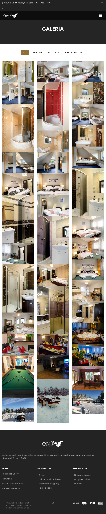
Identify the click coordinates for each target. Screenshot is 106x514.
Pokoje (38, 52)
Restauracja (74, 52)
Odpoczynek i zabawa (50, 479)
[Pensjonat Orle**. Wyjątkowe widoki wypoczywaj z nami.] (11, 15)
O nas (42, 475)
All (25, 52)
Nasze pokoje (45, 488)
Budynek (53, 52)
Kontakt (78, 483)
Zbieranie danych (82, 475)
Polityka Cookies (82, 479)
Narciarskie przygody (49, 483)
